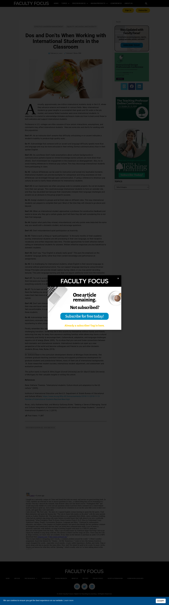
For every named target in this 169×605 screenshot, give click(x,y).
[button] (118, 278)
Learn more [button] (68, 600)
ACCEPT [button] (160, 601)
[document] (84, 302)
